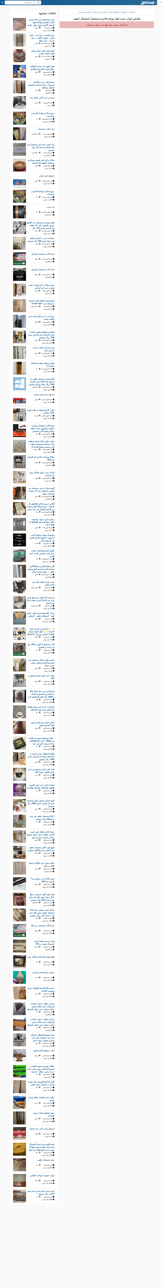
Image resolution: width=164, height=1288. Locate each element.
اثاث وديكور (97, 12)
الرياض (105, 12)
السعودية (124, 12)
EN (2, 2)
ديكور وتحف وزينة (85, 12)
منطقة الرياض (114, 12)
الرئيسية (132, 12)
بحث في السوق (30, 2)
